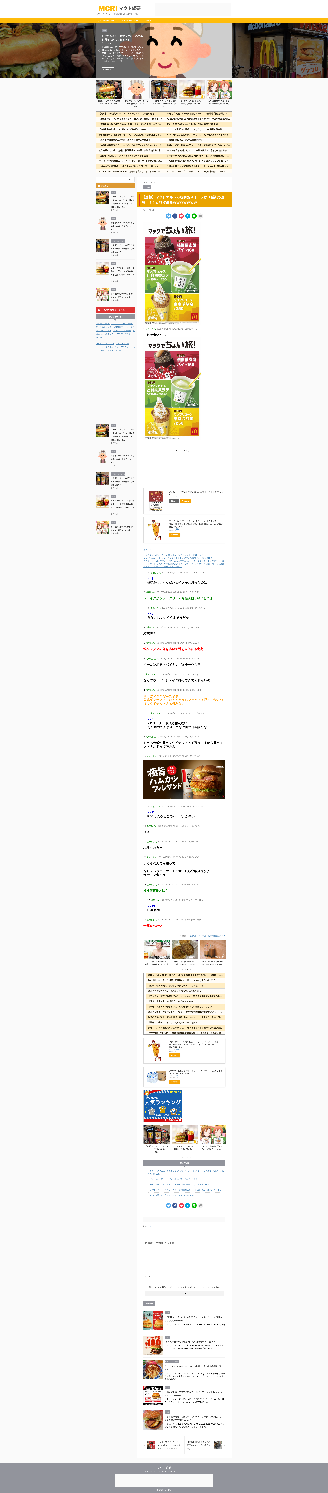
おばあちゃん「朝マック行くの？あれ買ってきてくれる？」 (136, 103)
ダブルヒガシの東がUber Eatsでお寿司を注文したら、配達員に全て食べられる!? (131, 163)
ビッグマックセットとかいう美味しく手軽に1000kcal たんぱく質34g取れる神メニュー (122, 39)
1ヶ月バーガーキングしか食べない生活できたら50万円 (190, 1341)
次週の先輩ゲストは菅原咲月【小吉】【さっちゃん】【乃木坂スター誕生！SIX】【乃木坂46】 (199, 158)
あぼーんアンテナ (115, 350)
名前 (147, 1276)
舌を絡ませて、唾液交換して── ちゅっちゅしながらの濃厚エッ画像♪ (127, 131)
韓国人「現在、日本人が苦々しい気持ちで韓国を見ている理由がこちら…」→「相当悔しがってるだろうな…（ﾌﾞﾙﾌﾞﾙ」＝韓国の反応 (199, 140)
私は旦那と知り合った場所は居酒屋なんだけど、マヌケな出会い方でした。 (197, 118)
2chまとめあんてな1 (105, 343)
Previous (98, 50)
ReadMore (108, 69)
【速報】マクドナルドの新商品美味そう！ (207, 936)
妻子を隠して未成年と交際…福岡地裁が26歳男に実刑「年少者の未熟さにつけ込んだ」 (131, 145)
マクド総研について (150, 20)
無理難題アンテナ (121, 327)
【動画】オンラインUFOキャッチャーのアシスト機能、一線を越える (127, 118)
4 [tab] (187, 969)
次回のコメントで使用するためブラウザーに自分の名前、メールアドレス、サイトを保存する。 (185, 1287)
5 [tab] (190, 969)
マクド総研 (164, 1467)
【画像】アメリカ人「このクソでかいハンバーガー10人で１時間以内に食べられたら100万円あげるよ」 (186, 1172)
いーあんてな (107, 347)
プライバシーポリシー (129, 20)
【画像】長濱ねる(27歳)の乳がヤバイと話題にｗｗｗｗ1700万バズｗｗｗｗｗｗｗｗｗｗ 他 (199, 154)
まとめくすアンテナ (122, 330)
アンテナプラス (124, 334)
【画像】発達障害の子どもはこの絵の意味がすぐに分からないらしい (126, 140)
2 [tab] (182, 969)
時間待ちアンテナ (103, 327)
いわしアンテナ (122, 347)
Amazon (185, 501)
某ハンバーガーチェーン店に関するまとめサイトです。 (164, 1471)
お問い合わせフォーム (107, 20)
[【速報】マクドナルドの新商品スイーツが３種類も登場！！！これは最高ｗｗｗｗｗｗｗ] (187, 216)
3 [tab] (185, 969)
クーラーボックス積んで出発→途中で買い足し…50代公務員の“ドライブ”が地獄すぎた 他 (199, 149)
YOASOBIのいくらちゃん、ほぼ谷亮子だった (166, 1033)
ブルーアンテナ (103, 323)
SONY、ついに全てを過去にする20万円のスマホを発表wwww (174, 1029)
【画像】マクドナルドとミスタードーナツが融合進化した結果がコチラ (178, 1184)
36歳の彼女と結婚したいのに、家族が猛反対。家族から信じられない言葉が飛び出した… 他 (199, 145)
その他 (148, 1226)
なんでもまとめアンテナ (122, 323)
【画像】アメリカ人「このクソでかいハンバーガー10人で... (109, 103)
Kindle (174, 501)
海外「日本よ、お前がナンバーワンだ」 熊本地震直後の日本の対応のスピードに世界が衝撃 (199, 131)
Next (229, 50)
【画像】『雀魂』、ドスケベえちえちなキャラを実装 (120, 149)
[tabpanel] (109, 94)
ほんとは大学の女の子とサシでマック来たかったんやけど (173, 1195)
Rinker (177, 497)
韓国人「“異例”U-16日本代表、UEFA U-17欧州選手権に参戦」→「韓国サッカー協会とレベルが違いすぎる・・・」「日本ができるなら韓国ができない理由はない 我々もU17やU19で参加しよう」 (199, 113)
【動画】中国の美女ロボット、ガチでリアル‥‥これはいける (123, 113)
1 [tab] (180, 969)
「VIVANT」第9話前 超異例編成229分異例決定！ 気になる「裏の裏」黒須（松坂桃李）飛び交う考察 (131, 158)
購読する (104, 186)
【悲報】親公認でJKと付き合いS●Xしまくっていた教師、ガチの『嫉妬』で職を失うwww (131, 122)
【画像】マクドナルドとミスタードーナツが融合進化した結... (164, 103)
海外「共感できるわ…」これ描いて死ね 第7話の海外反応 (190, 122)
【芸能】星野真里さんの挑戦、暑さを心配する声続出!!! (121, 136)
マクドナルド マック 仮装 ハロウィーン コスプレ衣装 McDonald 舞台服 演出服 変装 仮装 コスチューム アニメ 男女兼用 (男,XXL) (196, 524)
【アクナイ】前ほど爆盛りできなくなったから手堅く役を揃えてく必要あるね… (199, 127)
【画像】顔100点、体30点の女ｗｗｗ (182, 136)
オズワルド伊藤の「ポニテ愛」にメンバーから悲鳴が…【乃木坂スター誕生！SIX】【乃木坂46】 (199, 163)
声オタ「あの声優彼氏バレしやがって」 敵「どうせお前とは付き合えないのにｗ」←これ (131, 154)
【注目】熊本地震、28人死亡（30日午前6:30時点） (120, 127)
